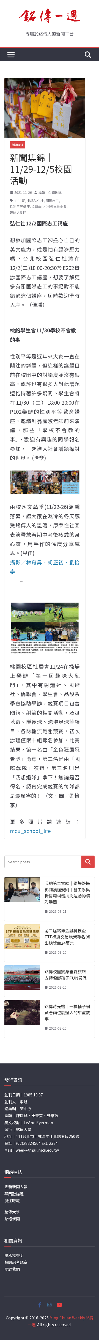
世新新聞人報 (16, 1186)
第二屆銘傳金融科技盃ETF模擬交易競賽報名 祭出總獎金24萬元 (67, 937)
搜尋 (88, 861)
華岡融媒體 (14, 1193)
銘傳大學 (12, 1212)
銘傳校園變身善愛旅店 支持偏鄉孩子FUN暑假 (66, 975)
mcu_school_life (30, 830)
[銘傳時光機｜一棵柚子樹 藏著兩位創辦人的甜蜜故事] (22, 1019)
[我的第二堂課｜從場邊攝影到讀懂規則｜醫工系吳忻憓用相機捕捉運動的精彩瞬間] (22, 899)
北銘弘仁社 (35, 200)
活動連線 (17, 145)
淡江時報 (12, 1200)
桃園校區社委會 (55, 206)
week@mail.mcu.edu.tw (37, 1150)
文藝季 (37, 206)
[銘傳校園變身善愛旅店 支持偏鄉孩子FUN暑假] (22, 981)
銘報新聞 (12, 1219)
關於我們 (12, 1269)
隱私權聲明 (14, 1255)
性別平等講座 (20, 206)
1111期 (19, 200)
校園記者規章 (16, 1262)
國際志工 (52, 200)
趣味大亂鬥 (18, 212)
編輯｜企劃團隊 (50, 192)
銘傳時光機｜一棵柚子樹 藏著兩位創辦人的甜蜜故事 (67, 1012)
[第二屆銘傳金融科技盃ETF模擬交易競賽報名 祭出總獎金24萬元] (22, 943)
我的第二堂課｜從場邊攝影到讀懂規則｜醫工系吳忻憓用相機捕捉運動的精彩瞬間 (67, 892)
